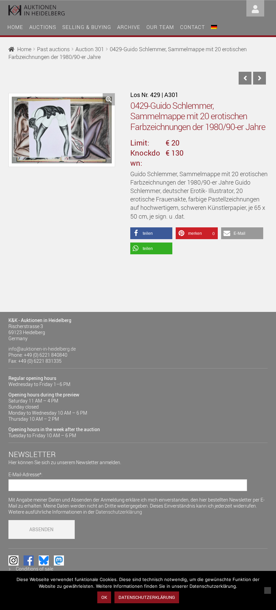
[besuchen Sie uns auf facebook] (29, 560)
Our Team (160, 27)
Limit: (139, 143)
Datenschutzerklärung (119, 512)
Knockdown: (145, 158)
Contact (192, 27)
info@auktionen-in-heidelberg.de (42, 349)
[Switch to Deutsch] (214, 26)
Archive (128, 27)
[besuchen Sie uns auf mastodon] (59, 560)
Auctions (42, 27)
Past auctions (53, 49)
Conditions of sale (34, 569)
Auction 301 (89, 49)
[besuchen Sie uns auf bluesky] (44, 560)
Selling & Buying (86, 27)
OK (104, 597)
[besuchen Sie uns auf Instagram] (13, 560)
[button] (109, 99)
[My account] (255, 7)
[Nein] (267, 590)
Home (15, 27)
